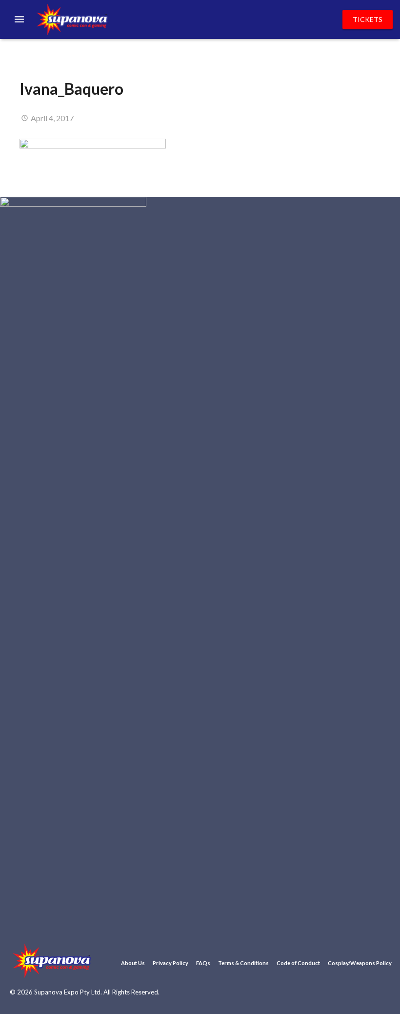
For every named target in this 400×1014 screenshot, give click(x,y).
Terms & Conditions (243, 963)
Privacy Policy (170, 963)
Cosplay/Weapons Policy (360, 963)
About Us (133, 963)
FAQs (203, 963)
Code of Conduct (298, 963)
